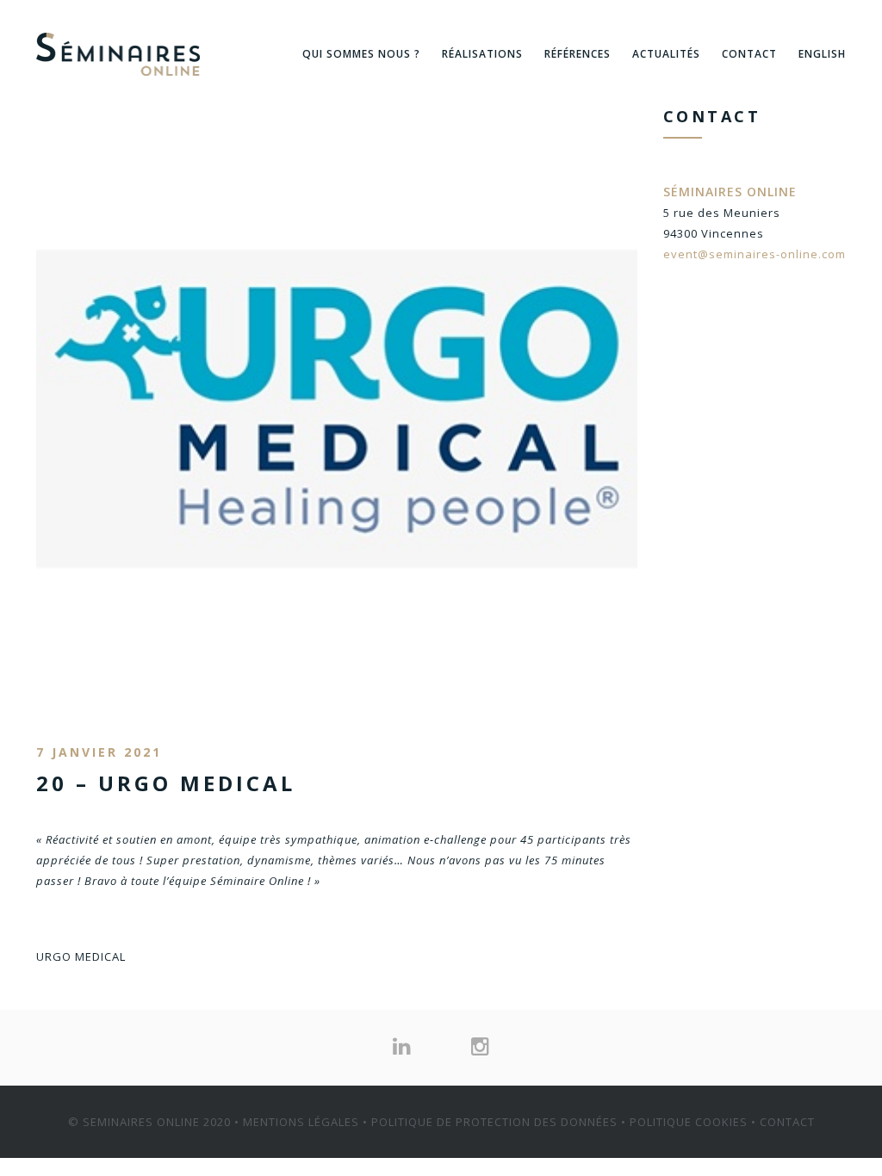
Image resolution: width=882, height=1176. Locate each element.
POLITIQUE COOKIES (689, 1122)
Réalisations (482, 53)
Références (577, 53)
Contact (749, 53)
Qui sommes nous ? (361, 53)
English (822, 53)
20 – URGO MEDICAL (165, 783)
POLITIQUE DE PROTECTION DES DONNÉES (494, 1122)
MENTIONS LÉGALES (301, 1122)
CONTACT (787, 1122)
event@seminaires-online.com (754, 254)
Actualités (666, 53)
